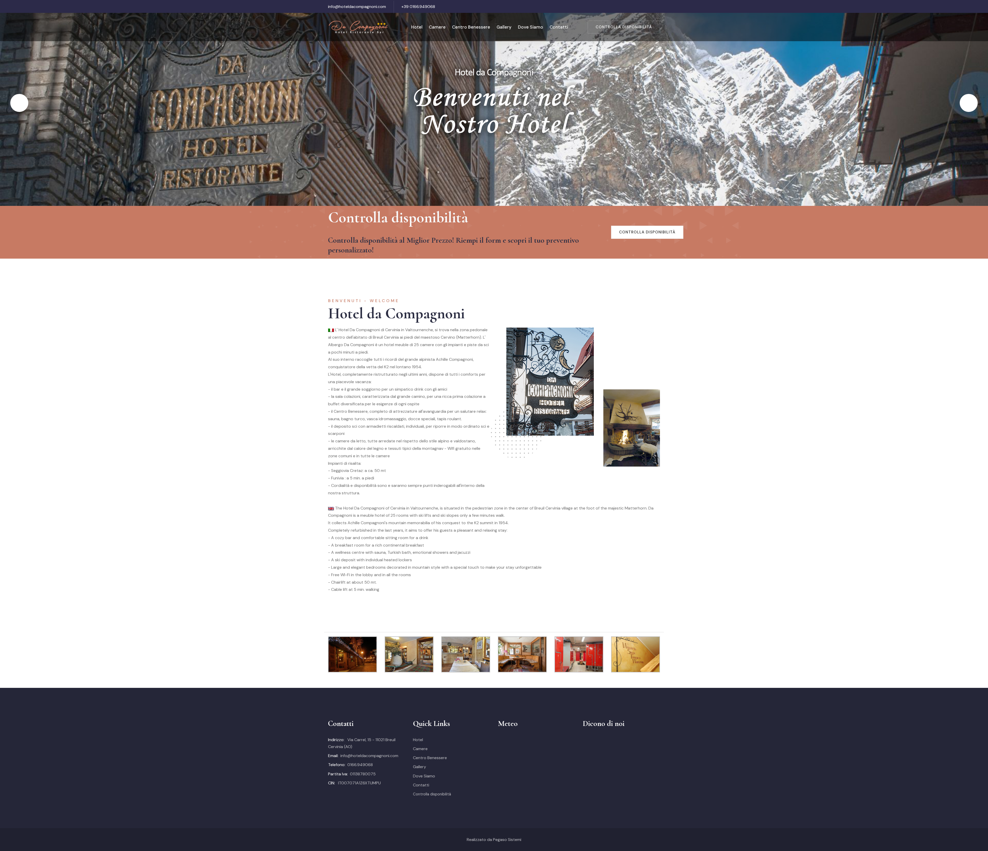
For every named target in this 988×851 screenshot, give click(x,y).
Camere (437, 27)
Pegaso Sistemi (507, 839)
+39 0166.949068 (418, 6)
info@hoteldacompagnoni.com (357, 6)
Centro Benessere (471, 27)
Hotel (416, 27)
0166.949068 (360, 764)
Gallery (504, 27)
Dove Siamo (530, 27)
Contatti (559, 27)
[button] (19, 103)
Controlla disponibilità (624, 27)
